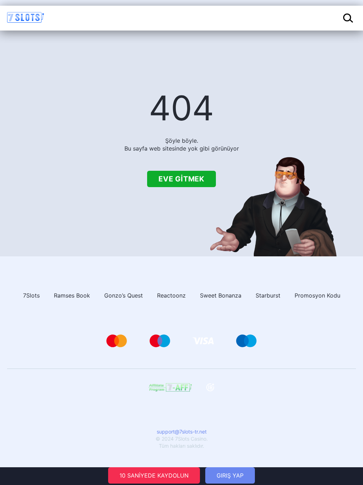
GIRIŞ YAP (230, 475)
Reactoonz (171, 295)
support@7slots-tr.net (182, 432)
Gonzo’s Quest (123, 295)
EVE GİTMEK (181, 179)
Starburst (268, 295)
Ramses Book (72, 295)
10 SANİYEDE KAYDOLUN (154, 475)
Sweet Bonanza (220, 295)
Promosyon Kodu (317, 295)
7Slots (31, 295)
